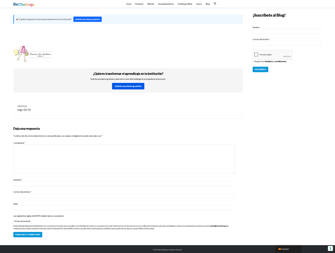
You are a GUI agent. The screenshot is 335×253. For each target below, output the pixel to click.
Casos (199, 4)
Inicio (128, 4)
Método (150, 4)
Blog (208, 4)
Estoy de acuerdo (22, 221)
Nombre (17, 179)
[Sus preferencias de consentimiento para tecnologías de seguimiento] (330, 248)
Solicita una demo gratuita (87, 19)
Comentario (19, 143)
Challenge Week (185, 4)
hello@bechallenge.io (219, 226)
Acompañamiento (166, 4)
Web (15, 204)
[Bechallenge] (31, 5)
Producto (139, 4)
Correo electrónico (22, 192)
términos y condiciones (275, 61)
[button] (215, 3)
